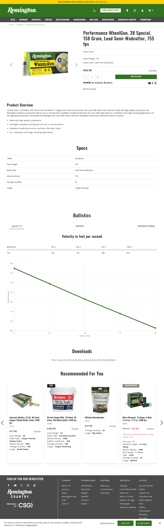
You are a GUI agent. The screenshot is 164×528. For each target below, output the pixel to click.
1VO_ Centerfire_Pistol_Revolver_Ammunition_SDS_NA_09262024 (83, 360)
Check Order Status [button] (110, 10)
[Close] (160, 523)
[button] (127, 10)
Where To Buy (126, 496)
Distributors (86, 485)
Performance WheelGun (35, 25)
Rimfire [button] (48, 20)
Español (85, 496)
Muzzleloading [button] (62, 20)
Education (105, 493)
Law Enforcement (128, 489)
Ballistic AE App (127, 500)
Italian (84, 503)
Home (11, 25)
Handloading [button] (80, 20)
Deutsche (85, 489)
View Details (101, 2)
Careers (65, 489)
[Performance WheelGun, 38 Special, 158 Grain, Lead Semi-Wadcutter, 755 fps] (43, 64)
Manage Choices (107, 523)
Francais (85, 500)
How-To (65, 503)
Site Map (143, 518)
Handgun (19, 25)
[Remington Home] (22, 10)
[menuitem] (14, 20)
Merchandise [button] (108, 20)
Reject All (125, 523)
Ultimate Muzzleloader (94, 418)
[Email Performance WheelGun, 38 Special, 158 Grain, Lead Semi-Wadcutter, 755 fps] (149, 83)
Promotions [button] (145, 20)
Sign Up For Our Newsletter (25, 479)
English (84, 493)
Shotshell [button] (36, 20)
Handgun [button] (23, 20)
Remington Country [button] (127, 20)
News (64, 493)
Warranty (143, 514)
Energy (80, 226)
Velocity (17, 226)
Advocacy (104, 485)
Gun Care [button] (94, 20)
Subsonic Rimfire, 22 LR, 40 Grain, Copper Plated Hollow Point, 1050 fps (24, 420)
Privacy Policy (31, 525)
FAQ (141, 503)
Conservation (106, 489)
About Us (66, 485)
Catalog (123, 485)
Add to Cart (136, 77)
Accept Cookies (143, 523)
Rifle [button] (13, 20)
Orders (142, 489)
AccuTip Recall (146, 485)
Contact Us (144, 493)
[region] (82, 523)
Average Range (146, 226)
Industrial (124, 493)
